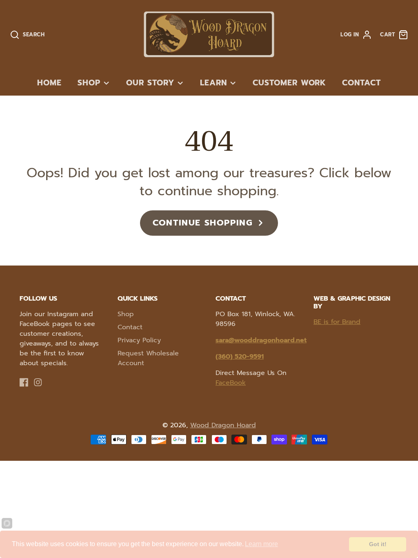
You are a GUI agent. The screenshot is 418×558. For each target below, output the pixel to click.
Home (49, 83)
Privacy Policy (139, 340)
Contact (361, 83)
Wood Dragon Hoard (223, 425)
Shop (89, 83)
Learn (213, 83)
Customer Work (289, 83)
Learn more (261, 543)
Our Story (150, 83)
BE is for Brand (337, 322)
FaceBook (231, 383)
